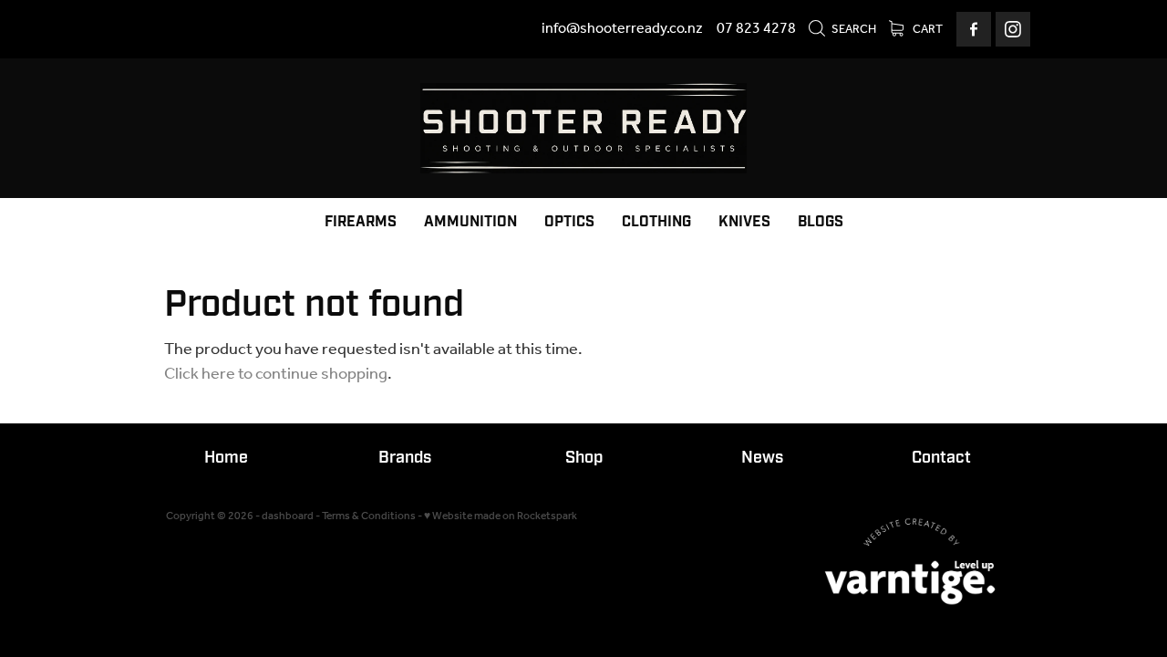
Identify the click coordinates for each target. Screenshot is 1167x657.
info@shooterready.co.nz (622, 29)
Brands (404, 457)
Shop (584, 457)
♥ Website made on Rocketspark (500, 516)
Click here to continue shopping (275, 374)
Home (226, 457)
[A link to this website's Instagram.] (1013, 29)
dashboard (288, 516)
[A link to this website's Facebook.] (973, 29)
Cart (927, 29)
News (762, 457)
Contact (941, 457)
